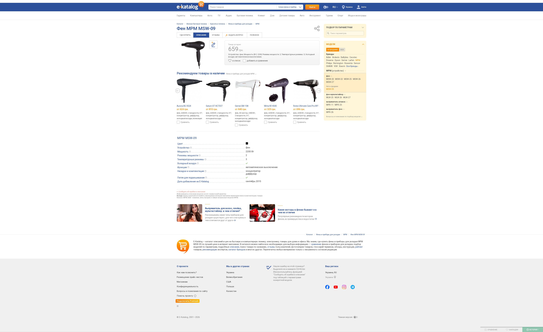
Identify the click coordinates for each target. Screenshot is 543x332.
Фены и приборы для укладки (240, 24)
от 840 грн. (241, 109)
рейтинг (359, 247)
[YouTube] (336, 287)
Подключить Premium (187, 301)
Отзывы (216, 35)
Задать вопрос (236, 35)
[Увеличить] (193, 54)
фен (248, 147)
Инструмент (315, 15)
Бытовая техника (245, 15)
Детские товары (287, 15)
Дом (272, 15)
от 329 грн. (270, 109)
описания (234, 247)
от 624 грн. (182, 109)
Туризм (329, 15)
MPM (257, 24)
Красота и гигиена (217, 24)
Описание (201, 35)
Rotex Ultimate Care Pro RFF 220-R (308, 106)
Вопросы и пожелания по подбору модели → (344, 117)
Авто (302, 15)
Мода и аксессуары (357, 15)
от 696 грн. (299, 109)
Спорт (340, 15)
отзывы (271, 247)
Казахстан (231, 291)
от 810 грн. (211, 109)
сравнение (316, 244)
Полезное (254, 35)
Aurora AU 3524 (184, 106)
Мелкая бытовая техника (197, 24)
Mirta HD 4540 (270, 106)
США (228, 282)
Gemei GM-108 (241, 106)
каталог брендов (237, 249)
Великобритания (234, 277)
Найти (312, 7)
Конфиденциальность (187, 286)
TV (219, 15)
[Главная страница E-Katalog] (190, 7)
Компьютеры (196, 15)
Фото (209, 15)
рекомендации (209, 249)
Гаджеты (181, 15)
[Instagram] (344, 287)
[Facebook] (327, 287)
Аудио (229, 15)
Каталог (180, 24)
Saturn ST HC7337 (214, 106)
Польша (230, 286)
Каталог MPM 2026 (184, 198)
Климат (261, 15)
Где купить (185, 35)
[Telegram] (353, 287)
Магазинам (182, 282)
